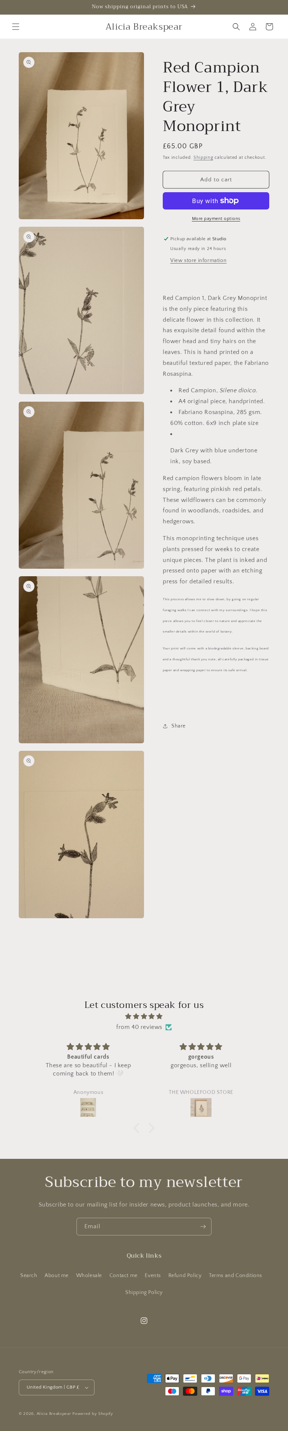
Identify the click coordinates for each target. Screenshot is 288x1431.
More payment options (216, 218)
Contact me (124, 1276)
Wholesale (89, 1276)
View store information (198, 261)
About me (57, 1276)
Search (29, 1276)
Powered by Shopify (92, 1413)
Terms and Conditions (235, 1276)
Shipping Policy (144, 1292)
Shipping (203, 157)
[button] (16, 26)
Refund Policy (185, 1276)
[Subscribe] (203, 1226)
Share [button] (178, 726)
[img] (143, 1016)
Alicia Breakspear (55, 1413)
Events (153, 1276)
